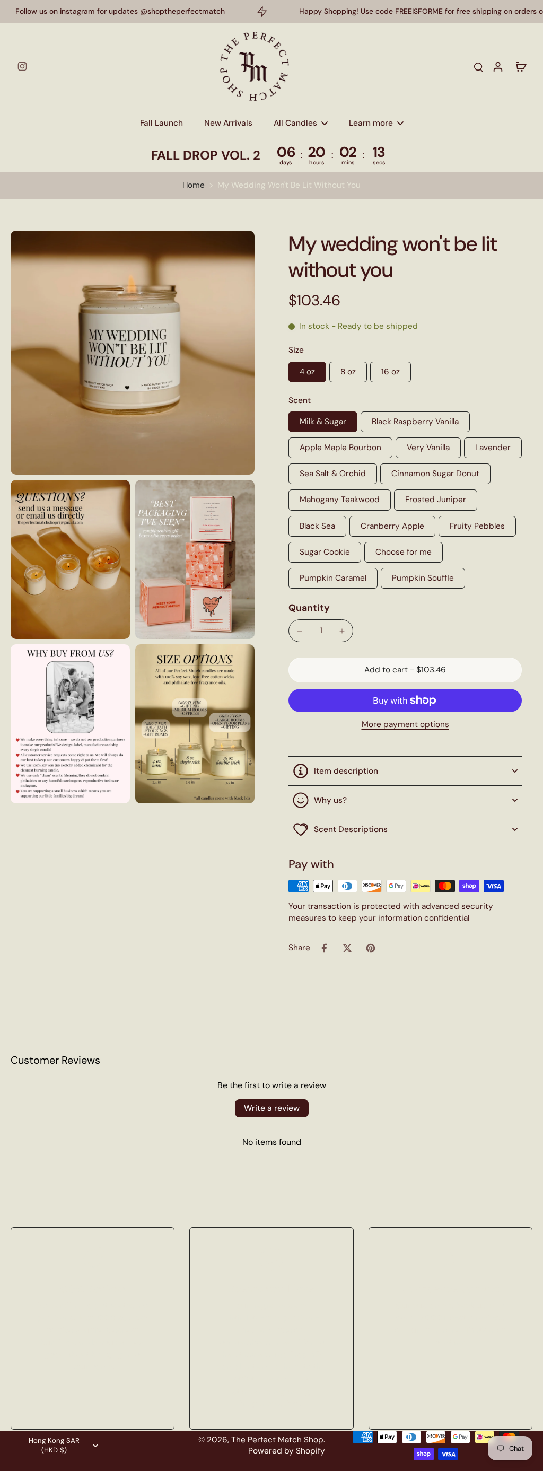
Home (193, 185)
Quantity (309, 608)
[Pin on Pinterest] (370, 948)
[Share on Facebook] (324, 948)
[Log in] (497, 66)
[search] (478, 66)
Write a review (272, 1108)
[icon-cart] (520, 66)
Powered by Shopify (286, 1451)
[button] (405, 670)
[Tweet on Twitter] (347, 948)
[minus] (299, 631)
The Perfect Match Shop (277, 1439)
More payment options (405, 725)
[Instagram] (22, 66)
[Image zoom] (133, 353)
